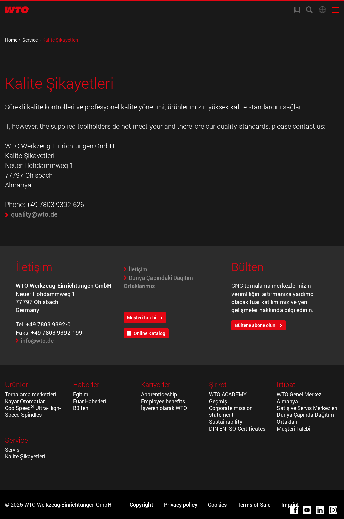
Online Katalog (149, 333)
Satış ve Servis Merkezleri (307, 408)
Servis (12, 449)
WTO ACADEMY (228, 394)
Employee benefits (163, 401)
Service (30, 40)
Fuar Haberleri (89, 401)
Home (11, 40)
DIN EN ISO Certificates (237, 428)
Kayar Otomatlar (25, 401)
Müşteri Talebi (293, 428)
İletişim (138, 269)
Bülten (81, 408)
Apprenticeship (159, 394)
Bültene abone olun (255, 325)
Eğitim (80, 394)
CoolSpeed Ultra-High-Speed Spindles (33, 411)
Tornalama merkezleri (30, 394)
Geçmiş (218, 401)
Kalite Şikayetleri (25, 456)
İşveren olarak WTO (164, 408)
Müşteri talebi (141, 317)
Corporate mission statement (231, 411)
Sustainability (225, 421)
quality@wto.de (34, 214)
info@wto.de (37, 340)
